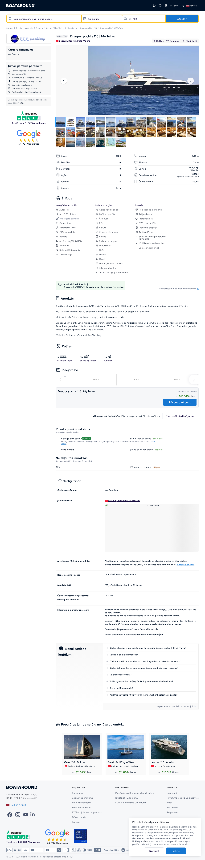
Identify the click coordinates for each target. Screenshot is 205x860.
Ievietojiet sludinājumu (126, 797)
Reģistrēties (172, 812)
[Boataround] (20, 5)
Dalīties (160, 40)
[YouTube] (25, 814)
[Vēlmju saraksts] (160, 6)
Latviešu (193, 5)
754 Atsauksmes (31, 143)
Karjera (76, 821)
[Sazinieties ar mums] (154, 6)
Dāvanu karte (79, 817)
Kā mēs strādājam (81, 802)
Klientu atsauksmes (81, 807)
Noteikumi (172, 792)
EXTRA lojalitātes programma (87, 812)
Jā (198, 288)
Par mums (77, 792)
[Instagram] (17, 814)
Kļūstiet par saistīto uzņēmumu (131, 802)
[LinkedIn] (32, 814)
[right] (190, 81)
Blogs (169, 802)
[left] (64, 81)
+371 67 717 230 (18, 804)
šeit (146, 841)
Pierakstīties (173, 807)
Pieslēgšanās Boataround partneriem (134, 792)
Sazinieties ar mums (82, 797)
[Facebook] (9, 814)
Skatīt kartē (191, 40)
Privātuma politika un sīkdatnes (183, 797)
